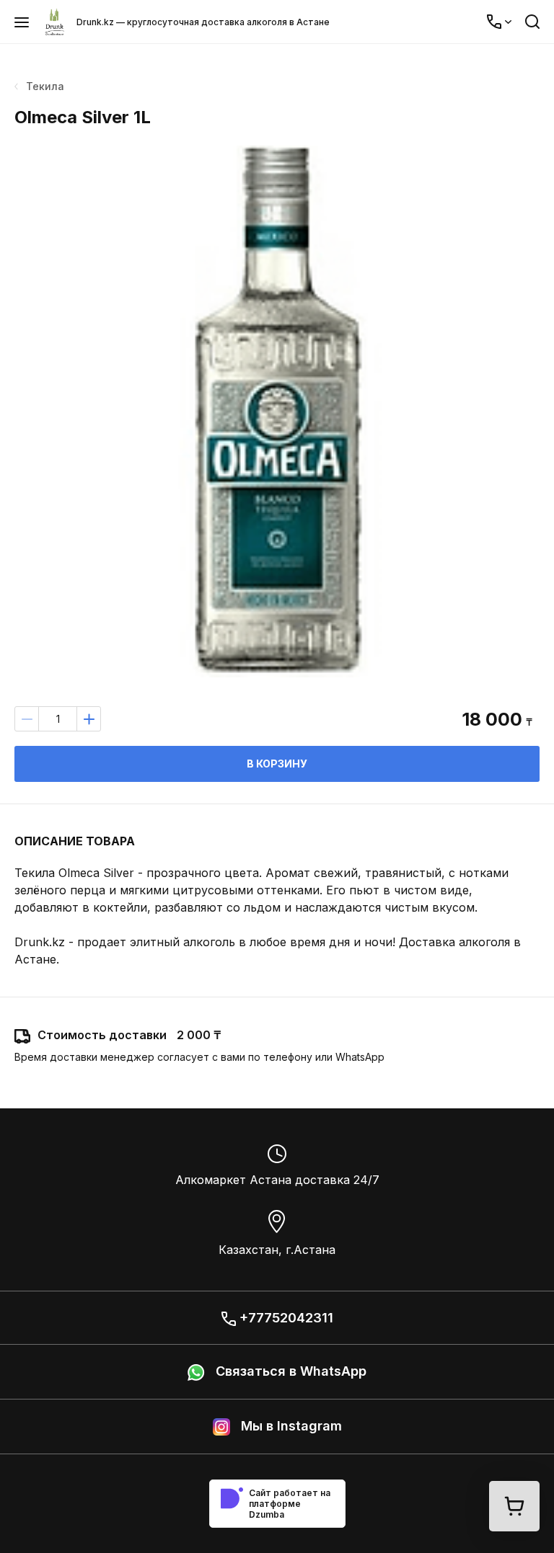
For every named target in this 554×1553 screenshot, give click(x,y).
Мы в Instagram (289, 1425)
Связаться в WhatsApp (289, 1371)
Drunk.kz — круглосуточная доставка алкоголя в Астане (203, 22)
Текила (45, 86)
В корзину (277, 763)
